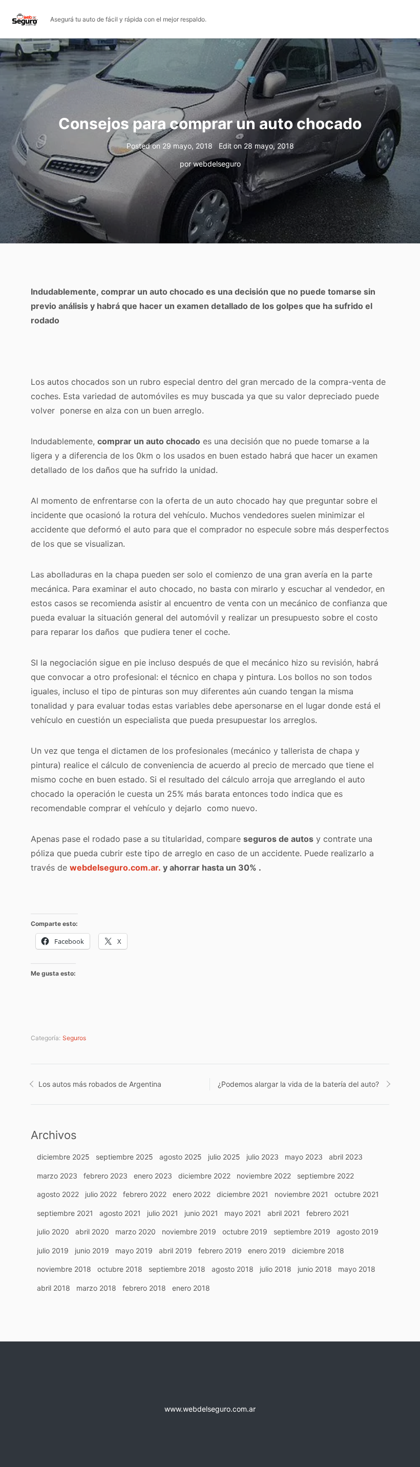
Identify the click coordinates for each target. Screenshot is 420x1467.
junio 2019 (92, 1250)
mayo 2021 (242, 1213)
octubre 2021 (356, 1194)
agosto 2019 (358, 1231)
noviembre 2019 (189, 1231)
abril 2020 (92, 1231)
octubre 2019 (244, 1231)
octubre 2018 (119, 1269)
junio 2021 (201, 1213)
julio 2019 (53, 1250)
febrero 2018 (144, 1288)
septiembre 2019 (302, 1231)
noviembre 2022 (264, 1175)
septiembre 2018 (177, 1269)
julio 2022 (101, 1194)
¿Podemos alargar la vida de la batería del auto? (298, 1084)
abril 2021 (283, 1213)
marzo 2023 (57, 1175)
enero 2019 (267, 1250)
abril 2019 (175, 1250)
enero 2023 (153, 1175)
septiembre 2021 (65, 1213)
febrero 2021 (327, 1213)
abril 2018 (53, 1288)
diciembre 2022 (204, 1175)
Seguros (74, 1038)
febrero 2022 (144, 1194)
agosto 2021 (120, 1213)
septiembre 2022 (325, 1175)
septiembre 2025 (124, 1156)
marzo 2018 (96, 1288)
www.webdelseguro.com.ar (210, 1408)
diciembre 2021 (242, 1194)
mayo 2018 (356, 1269)
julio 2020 (53, 1231)
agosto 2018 (233, 1269)
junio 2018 (315, 1269)
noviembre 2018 (64, 1269)
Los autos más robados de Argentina (99, 1084)
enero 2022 (192, 1194)
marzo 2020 (135, 1231)
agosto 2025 (180, 1156)
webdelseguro (217, 163)
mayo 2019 (134, 1250)
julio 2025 (224, 1156)
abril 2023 (346, 1156)
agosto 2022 (58, 1194)
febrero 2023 (105, 1175)
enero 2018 (191, 1288)
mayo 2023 (304, 1156)
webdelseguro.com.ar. (115, 867)
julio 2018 (275, 1269)
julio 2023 (262, 1156)
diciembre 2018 (318, 1250)
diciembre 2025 (63, 1156)
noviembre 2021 (301, 1194)
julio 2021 (162, 1213)
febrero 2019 (220, 1250)
